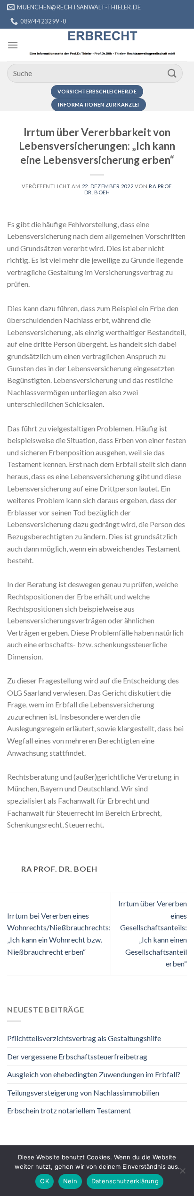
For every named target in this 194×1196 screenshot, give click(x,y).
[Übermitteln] (172, 73)
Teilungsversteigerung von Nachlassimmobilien (83, 1092)
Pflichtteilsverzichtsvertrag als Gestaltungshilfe (84, 1038)
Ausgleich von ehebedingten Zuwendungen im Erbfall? (93, 1074)
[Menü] (12, 44)
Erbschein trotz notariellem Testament (69, 1110)
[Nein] (182, 1173)
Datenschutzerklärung (125, 1181)
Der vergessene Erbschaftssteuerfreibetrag (77, 1056)
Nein (70, 1181)
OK (44, 1181)
